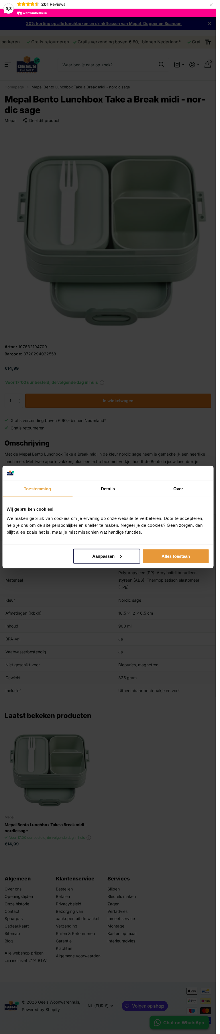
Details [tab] (108, 488)
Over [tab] (178, 488)
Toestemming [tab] (37, 488)
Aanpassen (103, 556)
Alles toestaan (176, 556)
